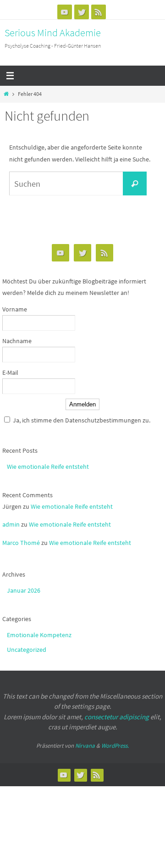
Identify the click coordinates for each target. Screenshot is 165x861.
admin (11, 524)
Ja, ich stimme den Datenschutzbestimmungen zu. (81, 420)
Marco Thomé (21, 543)
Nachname (17, 341)
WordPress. (115, 746)
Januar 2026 (23, 590)
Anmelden (82, 404)
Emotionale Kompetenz (39, 635)
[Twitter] (81, 12)
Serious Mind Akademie (53, 32)
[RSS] (98, 12)
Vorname (14, 309)
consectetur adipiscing (116, 716)
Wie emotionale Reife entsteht (48, 466)
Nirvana (85, 746)
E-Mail (10, 372)
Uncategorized (26, 649)
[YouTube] (64, 12)
